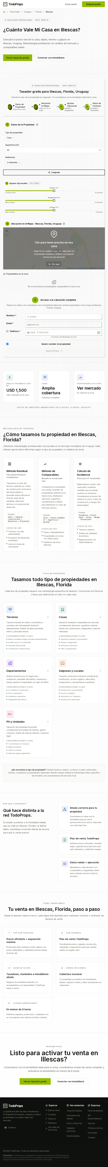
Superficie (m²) (12, 145)
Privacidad (92, 1133)
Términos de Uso (95, 1128)
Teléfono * (15, 331)
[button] (54, 248)
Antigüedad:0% (54, 198)
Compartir (55, 172)
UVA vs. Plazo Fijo (74, 1123)
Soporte (91, 1123)
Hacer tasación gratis (17, 57)
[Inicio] (4, 12)
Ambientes (10, 157)
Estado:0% (54, 188)
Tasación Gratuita (74, 1111)
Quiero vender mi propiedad (55, 344)
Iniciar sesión (71, 4)
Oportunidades (73, 1136)
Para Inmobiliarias (95, 1111)
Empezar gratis (93, 4)
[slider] (54, 191)
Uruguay (27, 12)
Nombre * (11, 315)
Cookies (91, 1137)
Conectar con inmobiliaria (51, 57)
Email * (9, 323)
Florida (38, 12)
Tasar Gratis (14, 12)
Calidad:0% (54, 207)
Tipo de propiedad (13, 132)
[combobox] (10, 138)
